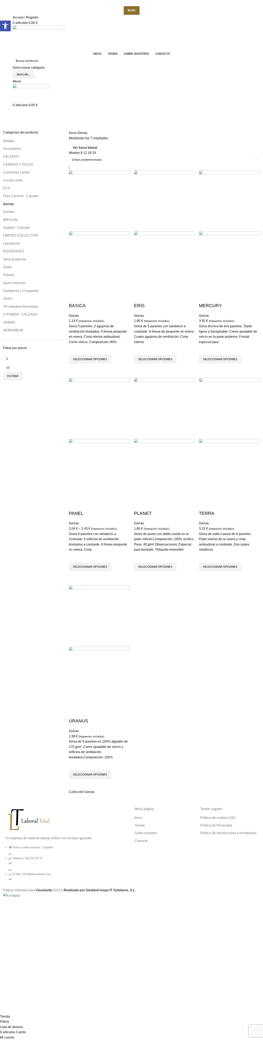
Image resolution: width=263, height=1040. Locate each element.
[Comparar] (74, 297)
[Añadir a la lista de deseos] (74, 350)
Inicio (73, 133)
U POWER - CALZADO (20, 314)
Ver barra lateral (85, 147)
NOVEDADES (13, 251)
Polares (8, 275)
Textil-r (8, 298)
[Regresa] (8, 113)
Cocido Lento (13, 180)
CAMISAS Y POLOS (18, 164)
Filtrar (12, 376)
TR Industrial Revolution (20, 306)
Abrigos (8, 141)
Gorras (8, 204)
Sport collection (14, 283)
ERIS (139, 305)
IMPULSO (10, 220)
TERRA (206, 513)
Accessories (12, 148)
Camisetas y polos (16, 172)
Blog (131, 10)
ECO (6, 188)
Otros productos (14, 259)
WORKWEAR (13, 330)
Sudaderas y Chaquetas (20, 290)
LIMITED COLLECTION (20, 235)
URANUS (78, 720)
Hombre (9, 212)
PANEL (76, 513)
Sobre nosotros (146, 833)
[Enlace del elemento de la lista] (65, 865)
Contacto (141, 841)
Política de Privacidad (216, 825)
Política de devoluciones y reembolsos (228, 833)
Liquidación (11, 243)
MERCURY (210, 305)
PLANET (143, 513)
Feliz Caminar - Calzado (21, 196)
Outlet (7, 267)
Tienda (140, 825)
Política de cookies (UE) (217, 817)
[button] (5, 26)
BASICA (77, 305)
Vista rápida (74, 368)
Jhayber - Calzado (16, 227)
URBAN (9, 322)
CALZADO (11, 156)
